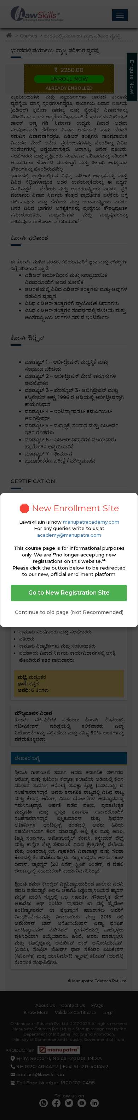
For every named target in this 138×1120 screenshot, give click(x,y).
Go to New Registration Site (69, 592)
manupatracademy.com (91, 522)
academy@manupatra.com (69, 535)
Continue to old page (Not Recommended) (69, 612)
